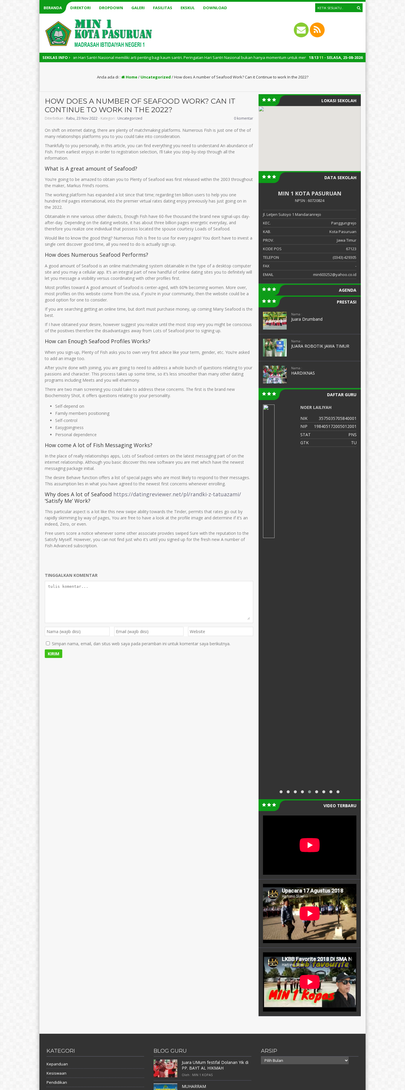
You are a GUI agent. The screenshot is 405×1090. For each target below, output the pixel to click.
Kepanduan (57, 1064)
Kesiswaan (56, 1073)
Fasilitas (162, 7)
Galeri (138, 7)
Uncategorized (156, 77)
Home (131, 77)
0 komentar (243, 118)
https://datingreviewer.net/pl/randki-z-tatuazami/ (177, 494)
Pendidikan (57, 1082)
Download (215, 7)
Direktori (80, 7)
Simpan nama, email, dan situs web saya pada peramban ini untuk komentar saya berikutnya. (141, 643)
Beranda (53, 7)
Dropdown (111, 7)
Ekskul (188, 7)
